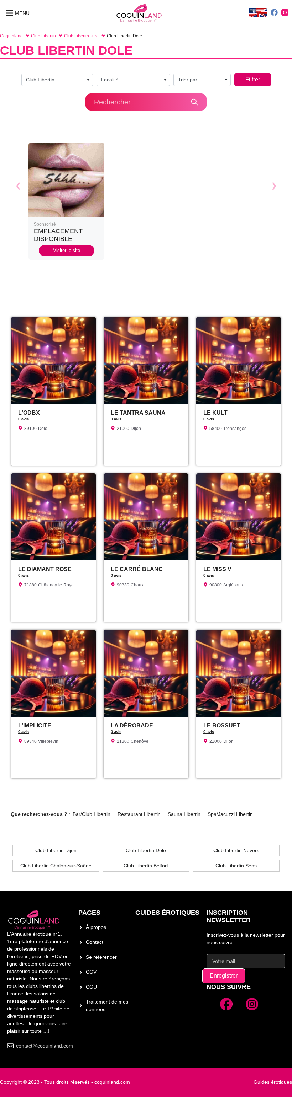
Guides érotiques (167, 912)
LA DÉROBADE (132, 725)
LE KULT (215, 413)
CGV (91, 972)
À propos (96, 927)
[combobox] (57, 80)
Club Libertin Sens (236, 866)
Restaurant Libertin (139, 814)
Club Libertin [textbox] (40, 79)
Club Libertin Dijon (56, 850)
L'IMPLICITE (34, 725)
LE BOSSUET (221, 725)
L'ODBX (29, 413)
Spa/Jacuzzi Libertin (230, 814)
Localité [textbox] (110, 79)
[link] (66, 201)
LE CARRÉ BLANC (137, 569)
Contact (94, 942)
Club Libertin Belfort (146, 866)
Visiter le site (66, 250)
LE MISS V (217, 569)
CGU (91, 987)
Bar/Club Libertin (91, 814)
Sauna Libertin (184, 814)
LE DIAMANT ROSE (45, 569)
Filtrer (252, 79)
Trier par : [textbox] (189, 79)
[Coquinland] (139, 13)
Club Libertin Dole (146, 850)
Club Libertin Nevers (236, 850)
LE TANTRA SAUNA (138, 413)
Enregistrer (224, 976)
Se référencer (101, 957)
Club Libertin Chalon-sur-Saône (56, 866)
